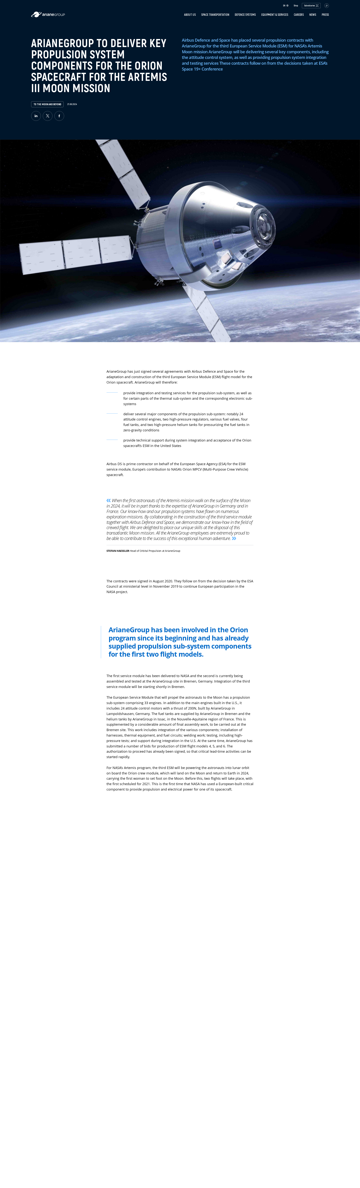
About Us (190, 15)
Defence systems (245, 15)
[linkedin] (36, 116)
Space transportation (215, 15)
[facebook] (59, 116)
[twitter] (47, 116)
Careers (299, 15)
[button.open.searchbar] (326, 5)
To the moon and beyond (47, 104)
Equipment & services (274, 15)
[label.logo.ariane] (48, 16)
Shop (296, 5)
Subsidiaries (309, 5)
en (284, 5)
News (312, 15)
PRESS (325, 15)
